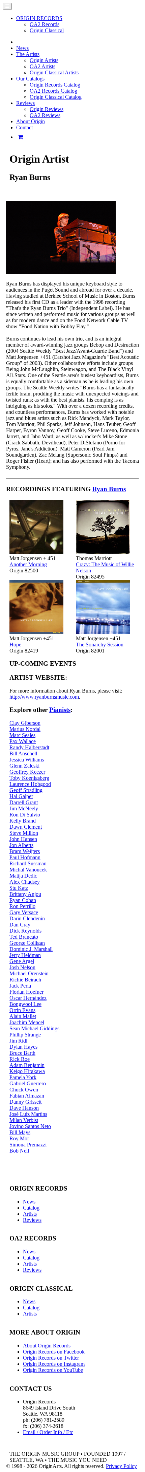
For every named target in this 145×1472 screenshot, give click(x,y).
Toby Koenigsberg (29, 778)
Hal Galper (21, 796)
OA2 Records (44, 24)
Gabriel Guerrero (27, 1083)
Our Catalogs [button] (30, 78)
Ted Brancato (23, 937)
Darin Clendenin (27, 918)
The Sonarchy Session (99, 644)
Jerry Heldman (25, 955)
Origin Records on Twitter (51, 1358)
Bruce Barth (22, 1053)
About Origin (30, 121)
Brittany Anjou (25, 894)
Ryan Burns (109, 489)
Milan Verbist (23, 1120)
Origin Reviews (46, 109)
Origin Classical (47, 30)
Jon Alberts (21, 845)
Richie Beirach (25, 979)
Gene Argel (21, 961)
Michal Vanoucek (28, 869)
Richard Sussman (28, 863)
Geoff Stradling (25, 790)
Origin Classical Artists (54, 72)
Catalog (31, 1208)
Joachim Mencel (26, 1022)
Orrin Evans (22, 1010)
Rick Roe (19, 1059)
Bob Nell (19, 1151)
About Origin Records (46, 1345)
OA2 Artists (42, 66)
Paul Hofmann (24, 857)
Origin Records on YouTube (53, 1370)
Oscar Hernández (28, 998)
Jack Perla (20, 986)
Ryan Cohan (22, 900)
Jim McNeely (23, 808)
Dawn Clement (25, 827)
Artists (30, 1214)
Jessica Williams (26, 759)
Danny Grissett (25, 1102)
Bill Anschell (23, 753)
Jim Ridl (18, 1041)
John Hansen (23, 839)
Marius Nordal (24, 729)
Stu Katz (18, 888)
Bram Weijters (24, 851)
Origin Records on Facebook (54, 1352)
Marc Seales (22, 735)
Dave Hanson (24, 1108)
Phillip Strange (25, 1034)
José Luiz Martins (28, 1114)
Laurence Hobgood (30, 784)
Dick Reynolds (25, 931)
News (22, 48)
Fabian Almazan (26, 1096)
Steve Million (23, 833)
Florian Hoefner (26, 992)
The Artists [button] (27, 54)
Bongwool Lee (25, 1004)
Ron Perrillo (22, 906)
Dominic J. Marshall (31, 949)
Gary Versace (23, 912)
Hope (15, 644)
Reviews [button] (25, 103)
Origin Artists (44, 60)
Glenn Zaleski (24, 766)
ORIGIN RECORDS (39, 18)
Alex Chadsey (24, 882)
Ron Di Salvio (24, 814)
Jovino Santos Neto (30, 1126)
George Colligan (27, 943)
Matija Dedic (23, 876)
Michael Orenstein (29, 973)
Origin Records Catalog (55, 85)
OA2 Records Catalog (53, 91)
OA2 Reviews (45, 115)
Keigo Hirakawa (27, 1071)
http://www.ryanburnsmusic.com (44, 697)
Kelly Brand (22, 821)
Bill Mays (19, 1132)
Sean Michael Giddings (34, 1028)
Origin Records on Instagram (54, 1364)
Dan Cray (19, 924)
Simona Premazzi (28, 1144)
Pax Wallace (22, 741)
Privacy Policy (121, 1466)
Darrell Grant (23, 802)
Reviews (32, 1220)
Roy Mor (19, 1138)
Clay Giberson (24, 723)
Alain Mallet (22, 1016)
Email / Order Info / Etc (48, 1432)
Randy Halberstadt (29, 747)
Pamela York (22, 1077)
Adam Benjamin (27, 1065)
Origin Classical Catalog (56, 97)
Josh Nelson (22, 967)
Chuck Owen (23, 1089)
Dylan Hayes (23, 1047)
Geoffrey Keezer (27, 772)
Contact (24, 127)
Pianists (59, 709)
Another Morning (28, 564)
